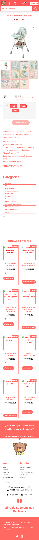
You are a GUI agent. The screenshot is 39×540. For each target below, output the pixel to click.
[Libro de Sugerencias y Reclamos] (19, 501)
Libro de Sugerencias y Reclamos (19, 509)
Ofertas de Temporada (12, 207)
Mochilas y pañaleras (11, 191)
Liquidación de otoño (11, 209)
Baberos (7, 212)
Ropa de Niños (9, 188)
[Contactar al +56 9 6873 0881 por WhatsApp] (10, 3)
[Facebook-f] (17, 536)
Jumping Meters (10, 196)
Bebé (6, 186)
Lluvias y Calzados (10, 201)
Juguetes (8, 183)
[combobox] (16, 8)
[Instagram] (22, 536)
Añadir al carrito (20, 122)
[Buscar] (35, 8)
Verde (15, 111)
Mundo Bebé (9, 193)
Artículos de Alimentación (13, 204)
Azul (13, 106)
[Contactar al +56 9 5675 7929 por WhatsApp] (15, 3)
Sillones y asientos (20, 98)
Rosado (23, 106)
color (6, 105)
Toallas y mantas (10, 199)
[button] (34, 27)
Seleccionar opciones (29, 282)
